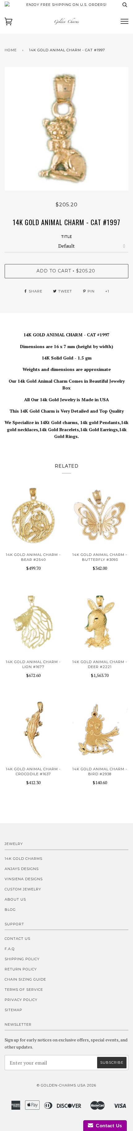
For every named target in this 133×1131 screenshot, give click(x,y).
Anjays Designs (22, 869)
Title (66, 236)
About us (15, 899)
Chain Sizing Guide (25, 979)
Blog (10, 909)
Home (11, 50)
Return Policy (21, 969)
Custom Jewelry (23, 889)
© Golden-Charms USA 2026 (66, 1085)
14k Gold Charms (23, 858)
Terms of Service (24, 989)
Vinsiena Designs (24, 879)
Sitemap (13, 1010)
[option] (66, 129)
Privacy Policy (21, 1000)
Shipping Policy (22, 959)
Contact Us (17, 938)
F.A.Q (10, 949)
